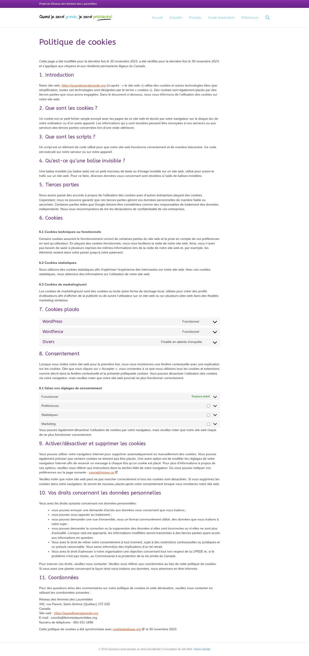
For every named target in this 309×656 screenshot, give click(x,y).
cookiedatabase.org (127, 629)
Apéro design (202, 649)
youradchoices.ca (101, 472)
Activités (175, 17)
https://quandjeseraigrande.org (84, 85)
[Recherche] (266, 17)
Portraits (195, 17)
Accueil (157, 17)
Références (250, 17)
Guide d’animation (221, 17)
